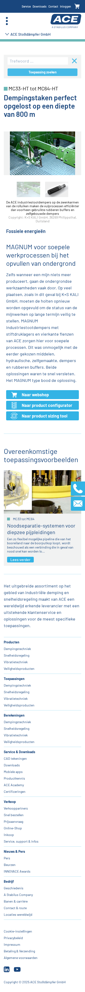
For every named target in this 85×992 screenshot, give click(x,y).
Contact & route (15, 908)
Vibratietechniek (16, 662)
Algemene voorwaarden (21, 958)
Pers (7, 858)
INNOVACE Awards (17, 871)
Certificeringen (15, 791)
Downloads (40, 6)
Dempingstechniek (17, 649)
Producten (11, 642)
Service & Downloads (19, 752)
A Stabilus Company (18, 895)
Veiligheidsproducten (19, 669)
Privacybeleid (13, 938)
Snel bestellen (14, 815)
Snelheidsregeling (16, 655)
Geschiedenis (13, 888)
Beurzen (10, 865)
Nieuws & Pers (14, 851)
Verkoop (10, 802)
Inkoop (9, 835)
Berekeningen (14, 715)
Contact (53, 6)
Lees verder (20, 559)
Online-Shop (13, 828)
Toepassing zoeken (43, 72)
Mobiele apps (13, 772)
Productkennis (14, 778)
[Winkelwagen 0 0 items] (77, 6)
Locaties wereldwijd (18, 914)
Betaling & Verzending (19, 951)
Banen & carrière (16, 901)
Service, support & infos (21, 841)
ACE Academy (14, 785)
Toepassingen (14, 679)
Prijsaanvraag (13, 821)
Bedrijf (9, 881)
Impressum (12, 944)
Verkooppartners (16, 808)
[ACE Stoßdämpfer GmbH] (66, 21)
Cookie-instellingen (18, 931)
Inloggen (65, 6)
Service (26, 6)
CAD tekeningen (15, 758)
